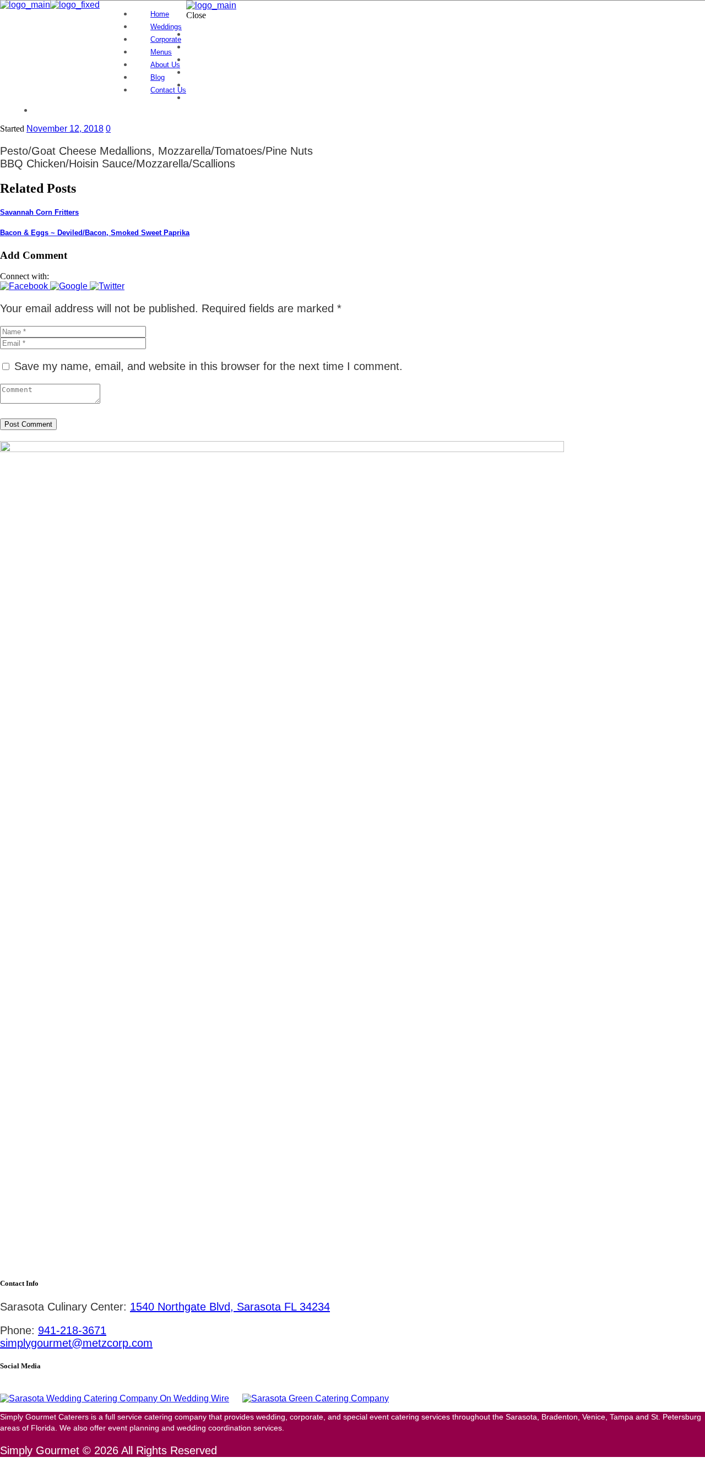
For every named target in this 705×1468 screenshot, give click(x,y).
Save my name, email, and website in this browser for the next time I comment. (208, 366)
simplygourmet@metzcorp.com (76, 1343)
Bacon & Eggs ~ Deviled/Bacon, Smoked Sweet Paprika (94, 233)
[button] (25, 286)
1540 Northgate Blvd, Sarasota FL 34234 (230, 1307)
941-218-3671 (72, 1330)
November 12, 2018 (65, 128)
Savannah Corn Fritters (39, 212)
